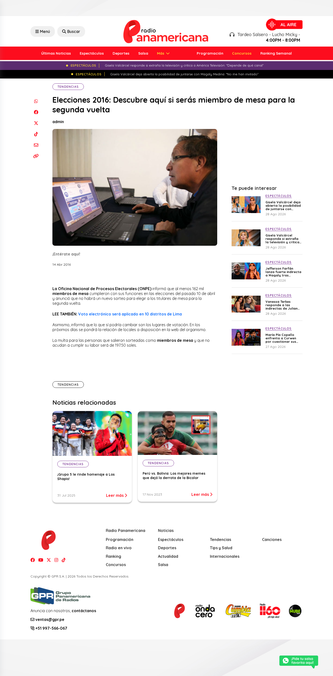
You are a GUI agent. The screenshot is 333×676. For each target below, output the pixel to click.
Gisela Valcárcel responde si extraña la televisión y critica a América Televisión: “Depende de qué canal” (282, 239)
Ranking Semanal (276, 53)
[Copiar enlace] (35, 155)
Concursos (242, 53)
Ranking (113, 556)
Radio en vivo (119, 547)
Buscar (73, 31)
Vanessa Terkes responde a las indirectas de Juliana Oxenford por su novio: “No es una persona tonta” (282, 305)
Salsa (143, 53)
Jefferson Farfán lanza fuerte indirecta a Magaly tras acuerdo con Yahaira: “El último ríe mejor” (283, 272)
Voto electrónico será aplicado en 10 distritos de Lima (130, 314)
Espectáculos (92, 53)
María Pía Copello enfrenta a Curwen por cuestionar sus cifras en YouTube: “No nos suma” (280, 338)
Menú (45, 31)
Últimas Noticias (56, 53)
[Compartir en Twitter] (35, 123)
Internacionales (224, 556)
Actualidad (168, 556)
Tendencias (68, 86)
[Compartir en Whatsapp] (35, 101)
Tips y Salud (221, 547)
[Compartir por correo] (35, 144)
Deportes (121, 53)
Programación (210, 53)
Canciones (272, 539)
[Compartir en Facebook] (35, 112)
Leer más (115, 495)
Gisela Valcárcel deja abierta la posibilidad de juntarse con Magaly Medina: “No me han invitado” (283, 205)
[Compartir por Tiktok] (35, 133)
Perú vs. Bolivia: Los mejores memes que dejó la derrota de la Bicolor (174, 475)
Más (161, 53)
